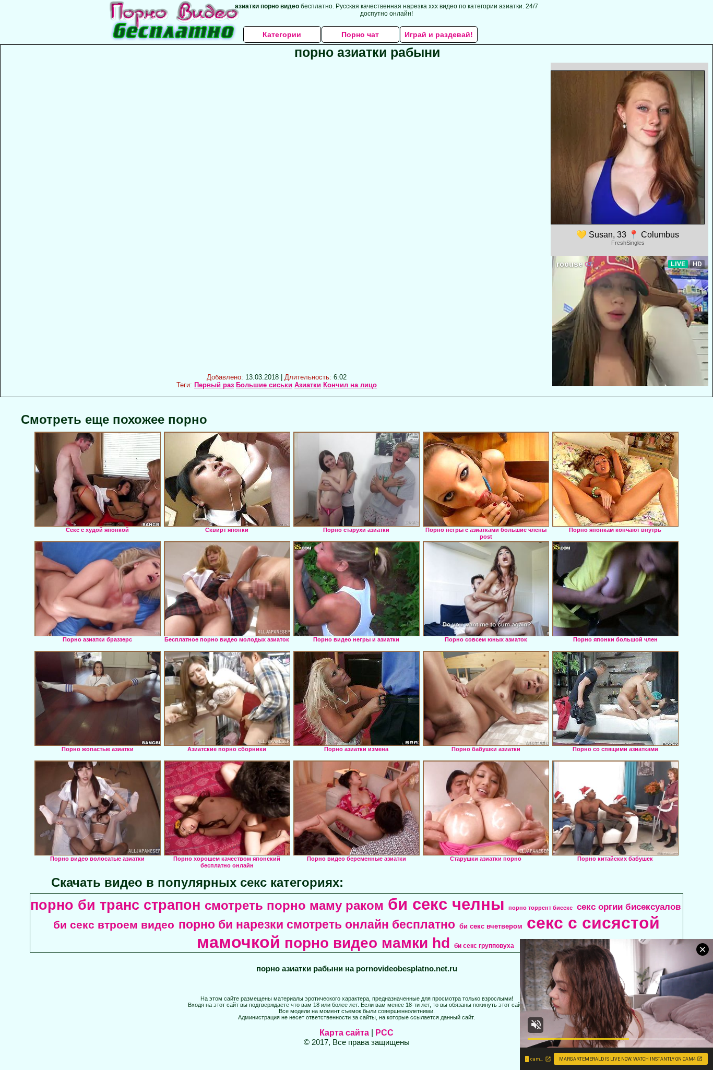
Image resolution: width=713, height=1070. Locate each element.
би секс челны (446, 904)
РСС (384, 1032)
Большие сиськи (264, 385)
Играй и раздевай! (439, 34)
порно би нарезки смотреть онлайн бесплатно (317, 924)
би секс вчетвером (490, 926)
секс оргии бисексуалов (629, 906)
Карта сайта (344, 1032)
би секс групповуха (484, 945)
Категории (282, 34)
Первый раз (214, 385)
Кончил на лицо (350, 385)
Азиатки (307, 385)
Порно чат (360, 34)
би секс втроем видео (113, 925)
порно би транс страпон (115, 905)
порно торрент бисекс (540, 908)
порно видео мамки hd (367, 943)
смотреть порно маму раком (294, 905)
